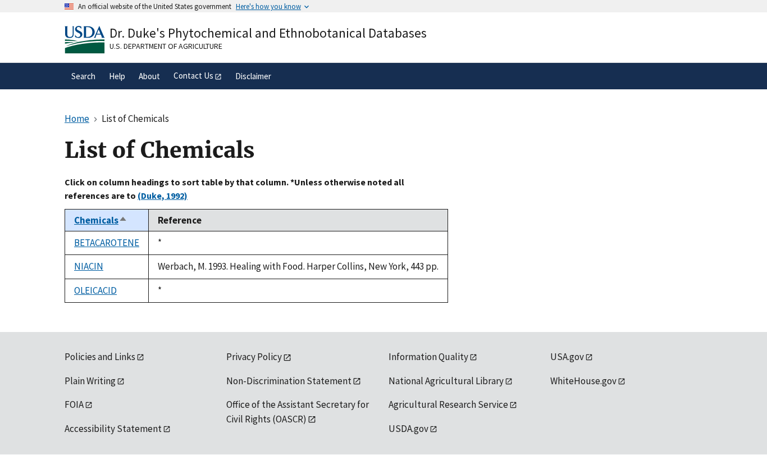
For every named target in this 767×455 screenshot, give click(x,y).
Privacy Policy (254, 357)
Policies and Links (100, 357)
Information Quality (428, 357)
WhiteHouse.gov (583, 381)
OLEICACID (95, 290)
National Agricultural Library (446, 381)
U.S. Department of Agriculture (165, 46)
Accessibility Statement (113, 428)
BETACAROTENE (106, 242)
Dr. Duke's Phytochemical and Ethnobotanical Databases (268, 33)
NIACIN (88, 266)
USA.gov (567, 357)
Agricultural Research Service (448, 404)
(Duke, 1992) (163, 195)
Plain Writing (90, 381)
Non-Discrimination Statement (288, 381)
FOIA (74, 404)
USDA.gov (408, 428)
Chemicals (100, 220)
